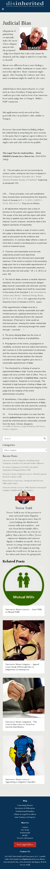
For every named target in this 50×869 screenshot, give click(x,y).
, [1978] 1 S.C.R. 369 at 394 (24, 295)
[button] (25, 498)
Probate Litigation (10, 429)
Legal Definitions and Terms (33, 426)
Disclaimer (36, 862)
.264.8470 (9, 862)
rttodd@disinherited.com (29, 859)
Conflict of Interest (12, 426)
